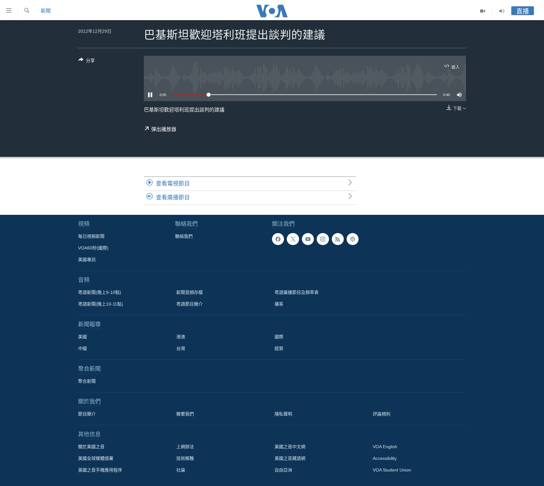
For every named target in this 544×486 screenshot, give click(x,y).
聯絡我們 (184, 236)
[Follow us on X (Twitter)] (293, 239)
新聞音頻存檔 (189, 292)
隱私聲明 (283, 413)
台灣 (180, 348)
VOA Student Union (392, 469)
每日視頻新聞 (91, 236)
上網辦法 (185, 446)
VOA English (385, 446)
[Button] (86, 61)
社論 (180, 469)
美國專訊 (87, 259)
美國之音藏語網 (290, 458)
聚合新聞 (87, 381)
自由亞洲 (283, 469)
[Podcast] (353, 239)
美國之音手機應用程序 (100, 469)
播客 (279, 303)
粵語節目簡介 (189, 303)
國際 (279, 336)
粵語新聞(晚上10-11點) (100, 303)
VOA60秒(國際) (93, 247)
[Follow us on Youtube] (308, 239)
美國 (82, 336)
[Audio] (501, 11)
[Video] (482, 11)
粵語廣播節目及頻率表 (297, 292)
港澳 (180, 336)
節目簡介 (87, 413)
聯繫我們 (185, 413)
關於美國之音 (91, 446)
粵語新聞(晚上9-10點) (99, 292)
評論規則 (381, 413)
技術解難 (185, 458)
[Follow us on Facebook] (278, 239)
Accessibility (385, 458)
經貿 (279, 348)
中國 (82, 348)
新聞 (46, 11)
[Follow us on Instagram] (323, 239)
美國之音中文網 (290, 446)
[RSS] (338, 239)
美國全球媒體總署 (95, 458)
